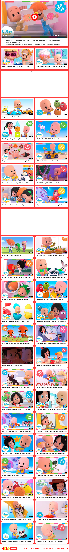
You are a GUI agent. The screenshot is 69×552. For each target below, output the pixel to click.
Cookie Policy (60, 548)
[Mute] (56, 35)
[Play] (3, 35)
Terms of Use (35, 548)
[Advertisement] (34, 222)
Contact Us (24, 548)
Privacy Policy (48, 548)
